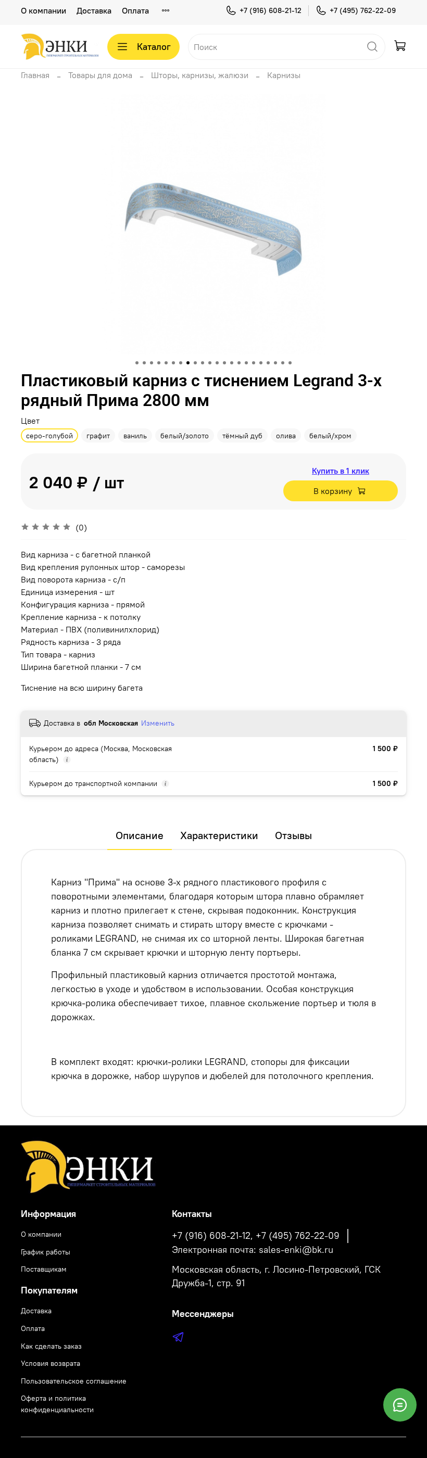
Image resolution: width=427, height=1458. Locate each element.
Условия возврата (50, 1363)
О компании (43, 10)
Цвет (30, 421)
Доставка (94, 10)
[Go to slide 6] (173, 362)
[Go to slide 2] (144, 362)
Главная (35, 75)
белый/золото (184, 435)
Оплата (135, 10)
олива (286, 435)
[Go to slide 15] (239, 362)
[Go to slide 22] (290, 362)
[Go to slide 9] (195, 362)
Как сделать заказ (51, 1346)
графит (98, 435)
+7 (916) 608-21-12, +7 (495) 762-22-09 (256, 1235)
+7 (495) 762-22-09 (363, 10)
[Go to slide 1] (137, 362)
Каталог (154, 47)
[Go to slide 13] (224, 362)
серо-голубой (49, 435)
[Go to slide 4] (158, 362)
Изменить (157, 723)
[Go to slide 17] (253, 362)
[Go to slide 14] (231, 362)
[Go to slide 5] (166, 362)
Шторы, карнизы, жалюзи (199, 75)
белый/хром (330, 435)
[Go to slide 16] (246, 362)
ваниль (135, 435)
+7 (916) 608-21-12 (271, 10)
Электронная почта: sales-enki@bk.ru (252, 1250)
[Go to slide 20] (275, 362)
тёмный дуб (242, 435)
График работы (45, 1252)
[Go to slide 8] (188, 362)
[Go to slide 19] (268, 362)
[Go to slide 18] (260, 362)
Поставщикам (44, 1269)
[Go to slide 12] (217, 362)
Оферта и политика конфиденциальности (57, 1403)
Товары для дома (100, 75)
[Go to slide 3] (151, 362)
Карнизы (283, 75)
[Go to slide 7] (180, 362)
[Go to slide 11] (209, 362)
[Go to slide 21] (282, 362)
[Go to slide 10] (202, 362)
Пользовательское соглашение (74, 1381)
